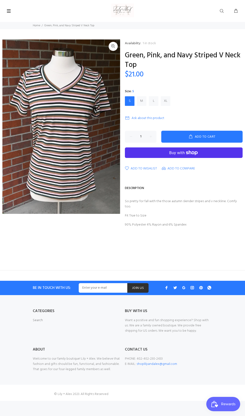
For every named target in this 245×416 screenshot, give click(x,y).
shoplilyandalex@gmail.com (157, 364)
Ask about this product (148, 118)
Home (36, 25)
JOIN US (138, 288)
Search (38, 320)
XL (165, 101)
